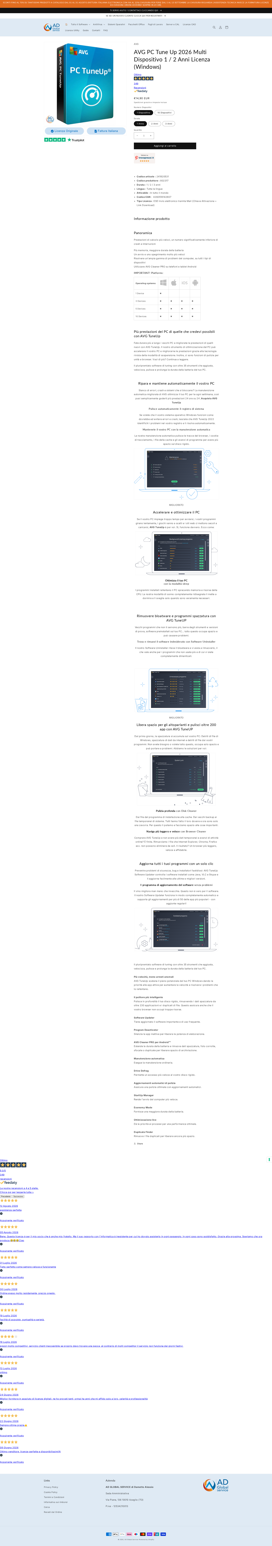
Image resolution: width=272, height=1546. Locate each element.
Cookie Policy (51, 1492)
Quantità (138, 130)
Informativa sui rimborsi (55, 1502)
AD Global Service (131, 1539)
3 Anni (168, 123)
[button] (80, 24)
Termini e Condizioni (54, 1497)
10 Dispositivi (165, 112)
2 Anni (154, 123)
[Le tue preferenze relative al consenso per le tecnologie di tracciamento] (269, 1159)
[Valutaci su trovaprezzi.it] (144, 162)
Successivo (18, 1196)
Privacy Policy (51, 1487)
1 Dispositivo (143, 112)
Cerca (47, 1507)
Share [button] (140, 1143)
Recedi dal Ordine (53, 1512)
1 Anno (140, 123)
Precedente (5, 1196)
